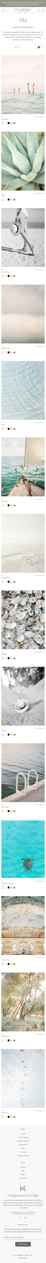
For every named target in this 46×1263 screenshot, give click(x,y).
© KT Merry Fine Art (23, 1255)
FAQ (23, 1148)
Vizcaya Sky (5, 960)
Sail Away (4, 501)
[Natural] (11, 123)
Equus (23, 1174)
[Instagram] (25, 1217)
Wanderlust (5, 1036)
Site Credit (23, 1258)
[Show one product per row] (39, 47)
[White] (6, 123)
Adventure (4, 119)
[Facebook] (20, 1217)
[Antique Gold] (14, 123)
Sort (17, 47)
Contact (23, 1152)
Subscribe (23, 1244)
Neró (3, 425)
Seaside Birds (5, 578)
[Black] (8, 123)
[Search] (39, 10)
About (23, 1134)
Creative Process (23, 1141)
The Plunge (5, 807)
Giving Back (23, 1145)
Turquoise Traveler (7, 883)
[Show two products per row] (43, 47)
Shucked (4, 654)
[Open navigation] (3, 10)
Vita (23, 1171)
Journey (23, 1167)
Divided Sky (5, 348)
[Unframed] (3, 123)
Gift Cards (23, 1178)
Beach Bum (5, 272)
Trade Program (23, 1137)
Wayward (4, 1113)
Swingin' (4, 731)
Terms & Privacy (23, 1156)
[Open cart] (43, 10)
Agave (3, 195)
